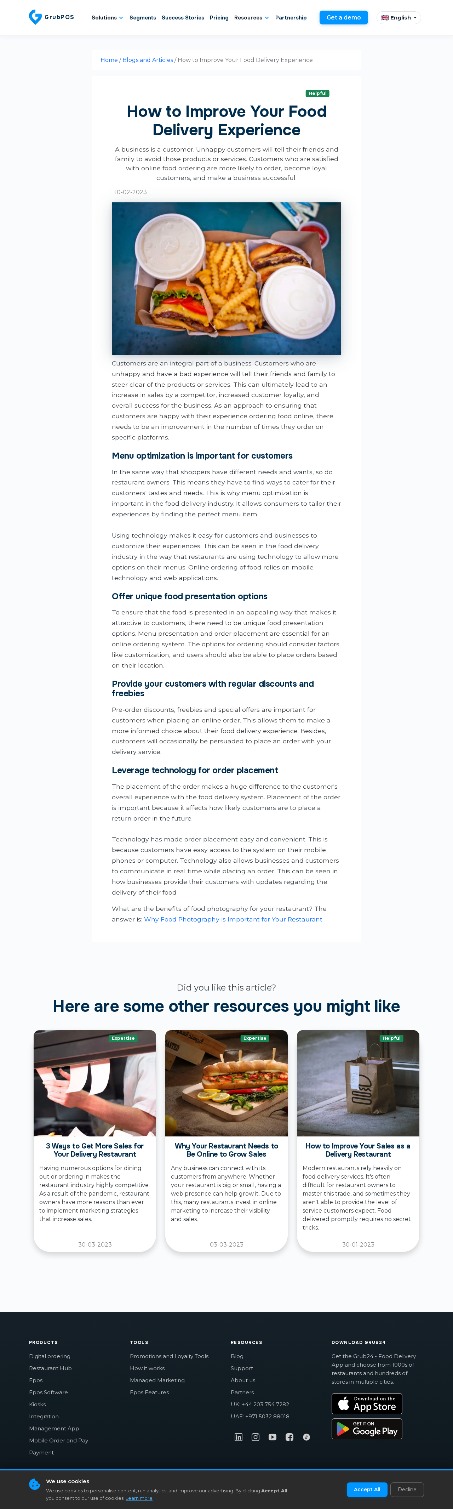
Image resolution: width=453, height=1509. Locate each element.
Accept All (367, 1489)
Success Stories (183, 17)
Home (109, 60)
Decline (407, 1489)
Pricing (219, 17)
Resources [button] (248, 17)
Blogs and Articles (147, 60)
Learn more (139, 1498)
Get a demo (344, 17)
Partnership (291, 17)
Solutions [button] (104, 17)
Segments (143, 17)
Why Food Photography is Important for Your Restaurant (233, 919)
